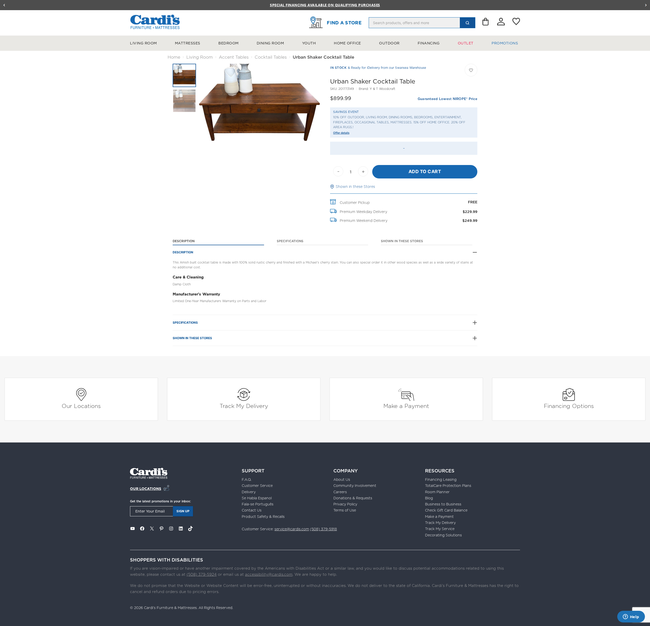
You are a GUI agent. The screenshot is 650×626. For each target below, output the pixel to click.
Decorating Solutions (443, 535)
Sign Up (182, 511)
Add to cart (425, 171)
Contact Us (252, 510)
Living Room (143, 43)
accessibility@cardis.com (268, 574)
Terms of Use (344, 510)
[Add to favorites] (471, 70)
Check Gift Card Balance (446, 510)
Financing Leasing (441, 479)
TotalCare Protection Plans (448, 485)
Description (183, 241)
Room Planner (437, 492)
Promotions (505, 43)
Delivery (249, 492)
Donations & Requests (352, 498)
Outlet (466, 43)
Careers (340, 492)
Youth (309, 43)
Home (174, 57)
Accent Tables (234, 57)
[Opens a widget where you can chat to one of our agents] (631, 617)
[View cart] (486, 23)
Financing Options (569, 406)
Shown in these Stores (355, 186)
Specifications (290, 241)
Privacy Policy (345, 504)
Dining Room (270, 43)
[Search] (467, 23)
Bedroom (228, 43)
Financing (429, 43)
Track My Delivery (244, 406)
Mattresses (187, 43)
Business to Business (443, 504)
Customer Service (257, 485)
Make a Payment (406, 406)
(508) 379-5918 (323, 529)
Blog (429, 498)
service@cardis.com (291, 529)
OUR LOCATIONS (145, 488)
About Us (341, 479)
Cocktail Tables (271, 57)
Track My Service (439, 528)
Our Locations (81, 406)
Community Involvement (354, 485)
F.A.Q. (247, 479)
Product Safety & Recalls (263, 516)
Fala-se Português (257, 504)
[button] (4, 5)
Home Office (347, 43)
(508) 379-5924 (202, 574)
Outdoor (389, 43)
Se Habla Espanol (257, 498)
